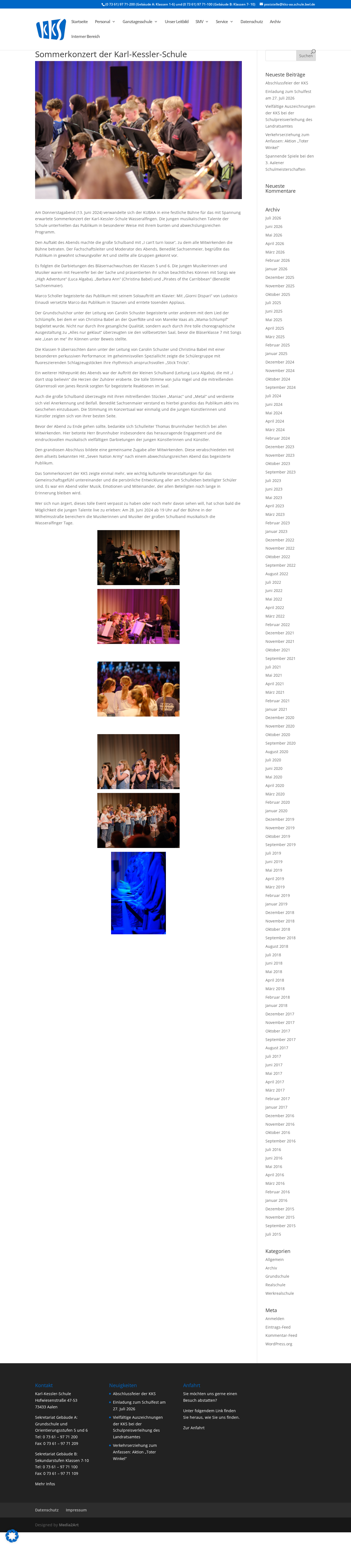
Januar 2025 (276, 353)
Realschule (275, 1284)
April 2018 (274, 980)
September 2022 (280, 565)
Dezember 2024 (279, 362)
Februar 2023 (277, 522)
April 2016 (274, 1174)
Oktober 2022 (277, 556)
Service (222, 22)
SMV (199, 22)
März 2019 (275, 886)
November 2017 (280, 1022)
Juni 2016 (273, 1158)
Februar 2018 (277, 997)
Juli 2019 (273, 853)
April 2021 (274, 683)
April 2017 (274, 1081)
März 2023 (275, 514)
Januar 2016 (276, 1200)
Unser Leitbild (176, 22)
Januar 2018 (276, 1005)
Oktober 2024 (277, 379)
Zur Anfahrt (194, 1427)
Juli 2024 (273, 395)
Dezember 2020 (279, 717)
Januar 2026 (276, 268)
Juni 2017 (273, 1064)
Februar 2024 (277, 438)
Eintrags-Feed (278, 1327)
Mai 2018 (273, 971)
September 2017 (280, 1039)
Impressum (76, 1510)
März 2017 (275, 1090)
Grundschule (277, 1276)
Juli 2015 (273, 1234)
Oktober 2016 (277, 1132)
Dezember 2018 (279, 912)
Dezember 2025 (279, 277)
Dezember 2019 (279, 819)
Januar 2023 (276, 531)
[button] (12, 1536)
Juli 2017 (273, 1056)
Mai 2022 (273, 599)
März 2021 (275, 692)
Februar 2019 (277, 895)
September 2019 (280, 844)
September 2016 (280, 1141)
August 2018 (276, 946)
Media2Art (69, 1524)
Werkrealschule (279, 1293)
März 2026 (275, 252)
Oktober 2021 (277, 649)
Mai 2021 (273, 675)
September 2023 (280, 472)
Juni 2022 (273, 590)
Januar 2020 (276, 810)
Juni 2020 (273, 768)
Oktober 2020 (277, 734)
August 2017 (276, 1047)
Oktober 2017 (277, 1031)
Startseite (79, 22)
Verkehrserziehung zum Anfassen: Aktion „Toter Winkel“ (287, 141)
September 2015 (280, 1225)
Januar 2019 (276, 904)
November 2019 (280, 827)
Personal (102, 22)
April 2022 (274, 607)
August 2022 (276, 573)
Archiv (275, 22)
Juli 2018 (273, 954)
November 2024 (280, 370)
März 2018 (275, 988)
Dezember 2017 (279, 1014)
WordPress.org (278, 1343)
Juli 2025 (273, 302)
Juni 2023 (273, 489)
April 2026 (274, 243)
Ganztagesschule (137, 22)
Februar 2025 (277, 345)
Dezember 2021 (279, 632)
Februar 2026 (277, 260)
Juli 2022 (273, 582)
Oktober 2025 (277, 294)
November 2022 (280, 548)
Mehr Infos (45, 1483)
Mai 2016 (273, 1166)
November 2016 (280, 1124)
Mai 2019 (273, 870)
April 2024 (274, 421)
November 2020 (280, 726)
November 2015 (280, 1217)
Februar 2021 (277, 700)
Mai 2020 (273, 776)
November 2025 (280, 285)
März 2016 (275, 1183)
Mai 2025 (273, 319)
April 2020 (274, 785)
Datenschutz (251, 22)
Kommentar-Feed (281, 1335)
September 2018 (280, 937)
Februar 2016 (277, 1191)
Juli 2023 (273, 480)
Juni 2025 (273, 311)
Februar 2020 (277, 802)
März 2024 (275, 429)
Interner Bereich (85, 36)
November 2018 (280, 921)
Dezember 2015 (279, 1208)
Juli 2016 (273, 1149)
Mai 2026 (273, 235)
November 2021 (280, 641)
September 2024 (280, 387)
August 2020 (276, 751)
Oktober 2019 (277, 836)
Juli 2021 (273, 667)
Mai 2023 (273, 497)
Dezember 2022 (279, 539)
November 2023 (280, 455)
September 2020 (280, 743)
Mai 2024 (273, 412)
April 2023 (274, 505)
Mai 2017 (273, 1073)
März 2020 (275, 794)
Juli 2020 (273, 759)
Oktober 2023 (277, 463)
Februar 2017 (277, 1098)
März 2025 (275, 336)
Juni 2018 (273, 963)
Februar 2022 (277, 624)
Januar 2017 (276, 1107)
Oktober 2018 (277, 929)
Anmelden (274, 1318)
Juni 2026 (273, 226)
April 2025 (274, 328)
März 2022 (275, 616)
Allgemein (274, 1259)
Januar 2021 (276, 709)
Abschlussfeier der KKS (286, 83)
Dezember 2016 (279, 1115)
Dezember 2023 (279, 446)
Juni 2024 (273, 404)
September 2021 (280, 658)
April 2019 (274, 878)
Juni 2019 (273, 861)
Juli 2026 (273, 218)
